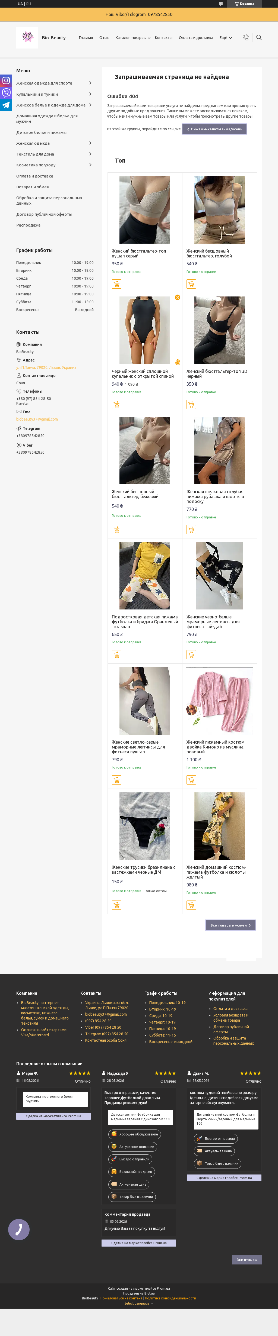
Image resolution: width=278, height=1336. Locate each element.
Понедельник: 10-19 (167, 1003)
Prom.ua (163, 1288)
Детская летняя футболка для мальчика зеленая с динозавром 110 (140, 1117)
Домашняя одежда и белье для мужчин (47, 119)
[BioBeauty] (27, 38)
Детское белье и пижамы (41, 132)
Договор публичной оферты (44, 214)
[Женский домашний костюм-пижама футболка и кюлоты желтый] (219, 826)
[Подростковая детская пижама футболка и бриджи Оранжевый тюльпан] (145, 575)
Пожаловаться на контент (121, 1298)
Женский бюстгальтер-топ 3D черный (217, 374)
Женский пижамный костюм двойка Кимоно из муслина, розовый (216, 747)
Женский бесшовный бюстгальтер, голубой (209, 253)
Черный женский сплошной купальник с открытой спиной (143, 374)
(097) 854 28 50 (98, 1021)
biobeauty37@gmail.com (37, 419)
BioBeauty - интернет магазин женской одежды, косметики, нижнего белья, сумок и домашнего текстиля (45, 1013)
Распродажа (28, 225)
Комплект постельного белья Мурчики (49, 1099)
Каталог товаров (131, 38)
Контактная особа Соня (106, 1040)
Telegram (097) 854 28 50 (106, 1034)
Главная (86, 38)
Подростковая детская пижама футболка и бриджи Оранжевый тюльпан (145, 621)
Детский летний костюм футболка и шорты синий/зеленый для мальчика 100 (226, 1119)
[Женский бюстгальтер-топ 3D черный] (219, 330)
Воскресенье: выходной (170, 1042)
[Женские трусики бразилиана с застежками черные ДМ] (145, 826)
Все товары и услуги (228, 925)
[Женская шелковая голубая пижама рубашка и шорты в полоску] (219, 450)
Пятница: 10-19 (162, 1029)
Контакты (163, 38)
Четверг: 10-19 (162, 1022)
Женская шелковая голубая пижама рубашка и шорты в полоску (215, 496)
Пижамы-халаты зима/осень (216, 129)
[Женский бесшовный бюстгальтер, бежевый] (145, 450)
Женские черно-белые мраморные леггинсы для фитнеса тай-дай (213, 621)
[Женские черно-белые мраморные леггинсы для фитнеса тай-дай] (219, 575)
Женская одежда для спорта (44, 83)
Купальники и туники (37, 94)
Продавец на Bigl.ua (139, 1293)
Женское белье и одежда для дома (51, 105)
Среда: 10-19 (160, 1016)
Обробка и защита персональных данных (49, 200)
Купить (116, 284)
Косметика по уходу (35, 165)
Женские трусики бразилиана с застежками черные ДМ (143, 869)
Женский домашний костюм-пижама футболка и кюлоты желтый (217, 872)
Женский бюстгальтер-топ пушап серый (139, 253)
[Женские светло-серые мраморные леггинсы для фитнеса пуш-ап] (145, 701)
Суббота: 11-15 (162, 1035)
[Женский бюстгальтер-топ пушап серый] (145, 210)
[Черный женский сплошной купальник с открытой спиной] (145, 330)
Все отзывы (246, 1259)
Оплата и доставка (196, 38)
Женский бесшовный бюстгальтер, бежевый (135, 494)
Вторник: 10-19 (162, 1009)
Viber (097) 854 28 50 (103, 1027)
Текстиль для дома (35, 154)
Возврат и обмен (32, 187)
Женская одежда (33, 143)
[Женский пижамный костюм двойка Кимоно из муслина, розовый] (219, 701)
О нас (104, 38)
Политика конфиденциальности (170, 1298)
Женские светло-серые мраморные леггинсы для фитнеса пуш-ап (138, 747)
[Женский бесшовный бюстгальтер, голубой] (219, 210)
